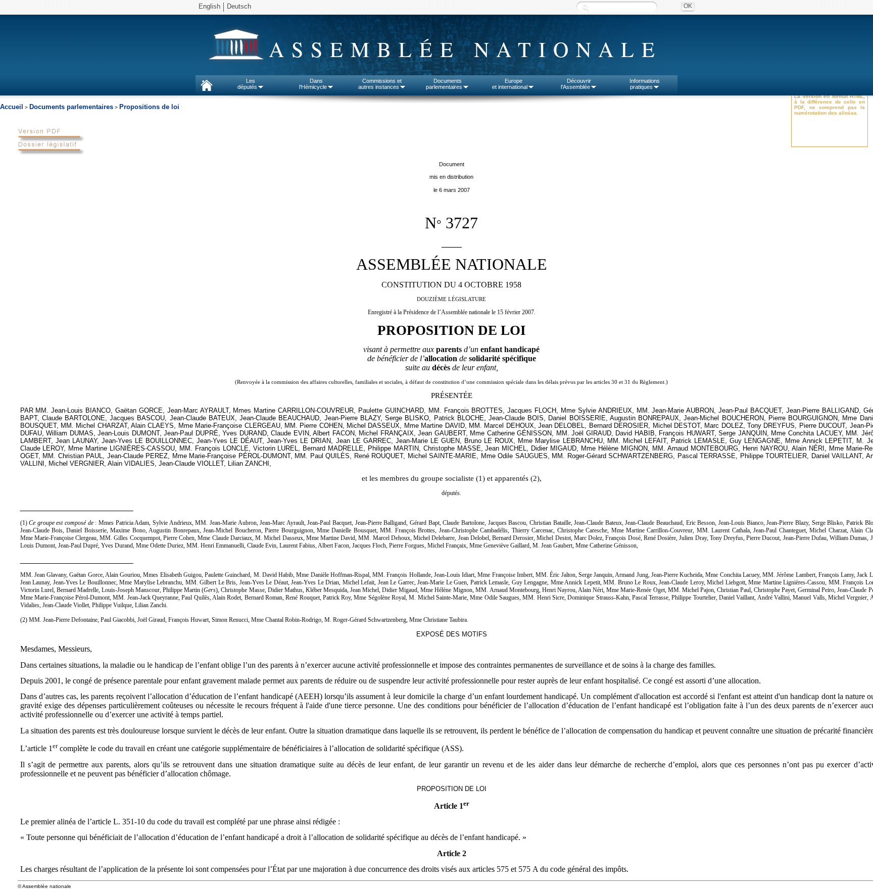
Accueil (11, 107)
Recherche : (585, 7)
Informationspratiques (644, 84)
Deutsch (239, 6)
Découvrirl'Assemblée (576, 84)
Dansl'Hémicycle (313, 84)
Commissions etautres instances (380, 84)
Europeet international (509, 84)
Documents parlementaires (71, 107)
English (209, 6)
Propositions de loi (149, 107)
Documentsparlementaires (444, 84)
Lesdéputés (247, 84)
